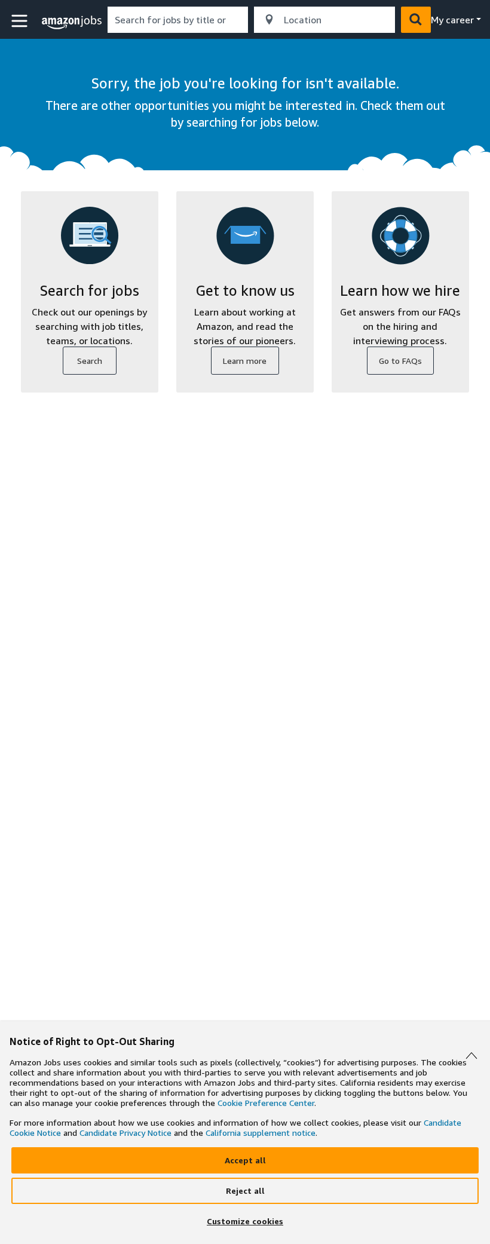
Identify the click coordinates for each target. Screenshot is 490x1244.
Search (89, 361)
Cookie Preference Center (266, 1103)
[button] (21, 21)
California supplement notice (261, 1132)
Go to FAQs (400, 361)
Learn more (245, 361)
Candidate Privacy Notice (125, 1132)
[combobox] (178, 20)
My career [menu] (452, 20)
